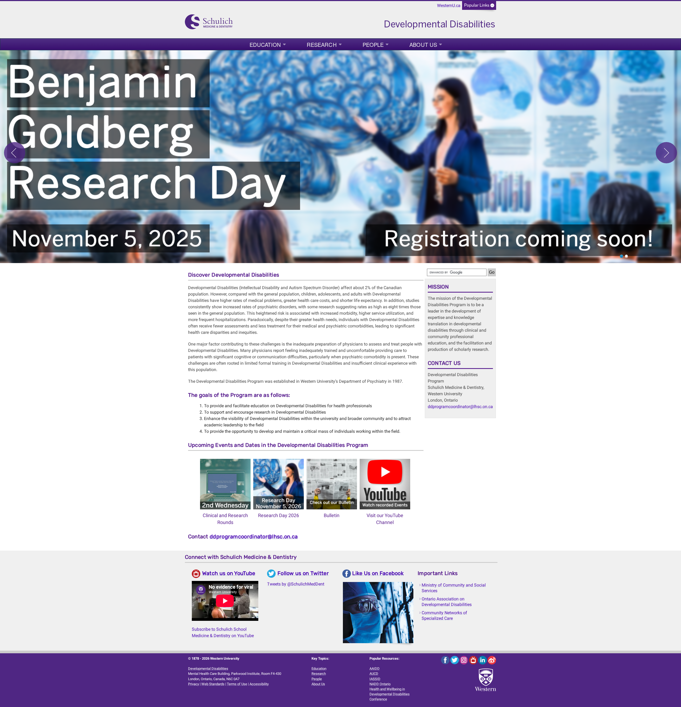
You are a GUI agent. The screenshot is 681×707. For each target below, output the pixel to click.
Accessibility (259, 684)
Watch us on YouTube (228, 573)
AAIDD (374, 669)
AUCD (373, 674)
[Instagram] (464, 660)
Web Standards (213, 684)
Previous (14, 152)
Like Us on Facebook (378, 573)
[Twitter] (455, 660)
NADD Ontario (380, 684)
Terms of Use (237, 684)
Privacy (193, 684)
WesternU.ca (448, 5)
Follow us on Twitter (303, 573)
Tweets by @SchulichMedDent (295, 584)
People (373, 44)
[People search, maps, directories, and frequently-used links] (479, 7)
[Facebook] (445, 660)
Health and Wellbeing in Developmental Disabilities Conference (389, 694)
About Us (423, 44)
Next (666, 152)
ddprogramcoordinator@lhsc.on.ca (254, 536)
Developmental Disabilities (208, 669)
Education (265, 44)
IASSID (374, 679)
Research (322, 44)
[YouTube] (473, 660)
